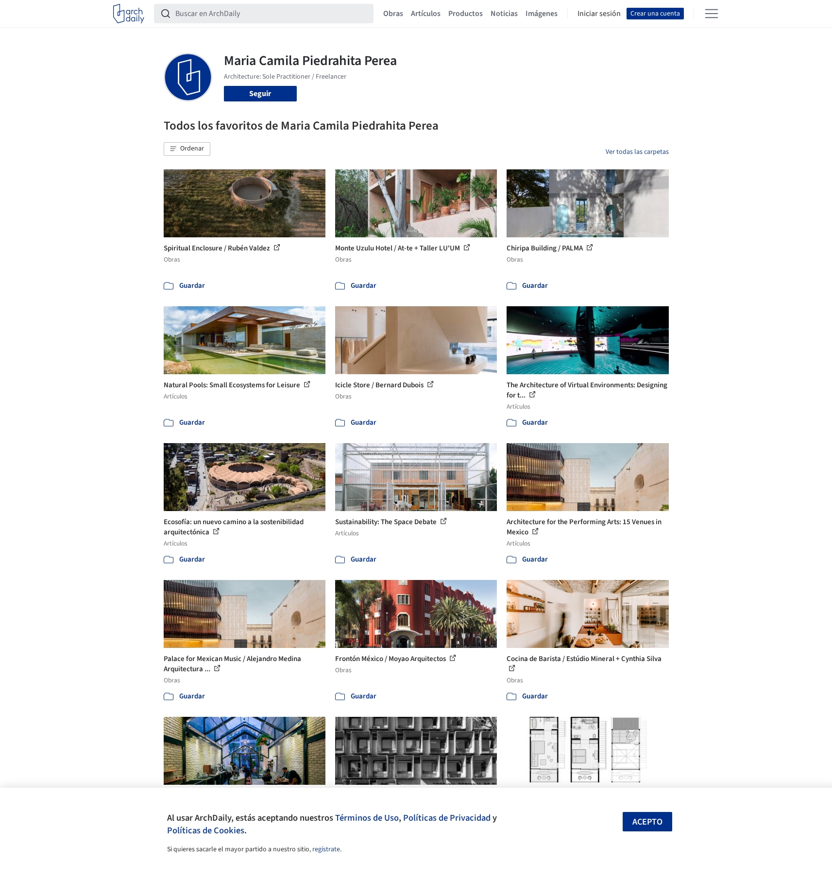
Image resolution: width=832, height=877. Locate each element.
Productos (465, 13)
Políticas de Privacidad (447, 817)
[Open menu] (711, 13)
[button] (187, 149)
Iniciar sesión (599, 13)
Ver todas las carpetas (637, 152)
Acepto (647, 822)
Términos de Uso (367, 817)
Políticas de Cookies (205, 830)
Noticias (504, 13)
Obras (393, 13)
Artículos (426, 13)
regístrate (326, 849)
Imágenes (542, 13)
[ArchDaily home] (128, 13)
